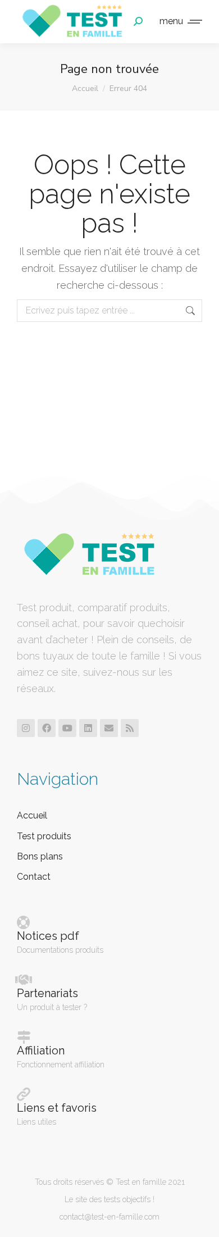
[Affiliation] (23, 1037)
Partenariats (47, 993)
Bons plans (40, 856)
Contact (34, 876)
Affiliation (41, 1050)
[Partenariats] (23, 979)
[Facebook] (47, 728)
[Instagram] (26, 728)
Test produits (44, 836)
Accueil (32, 815)
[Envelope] (109, 728)
